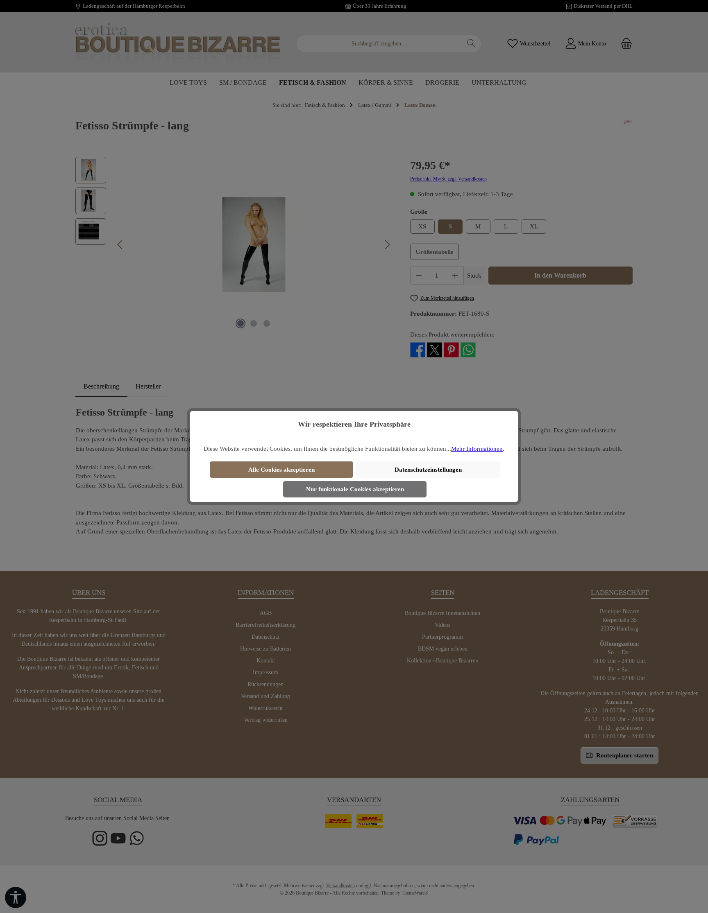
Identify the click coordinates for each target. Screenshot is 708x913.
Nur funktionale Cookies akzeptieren (355, 489)
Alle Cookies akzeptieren (281, 469)
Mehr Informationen (477, 448)
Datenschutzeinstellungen (428, 469)
